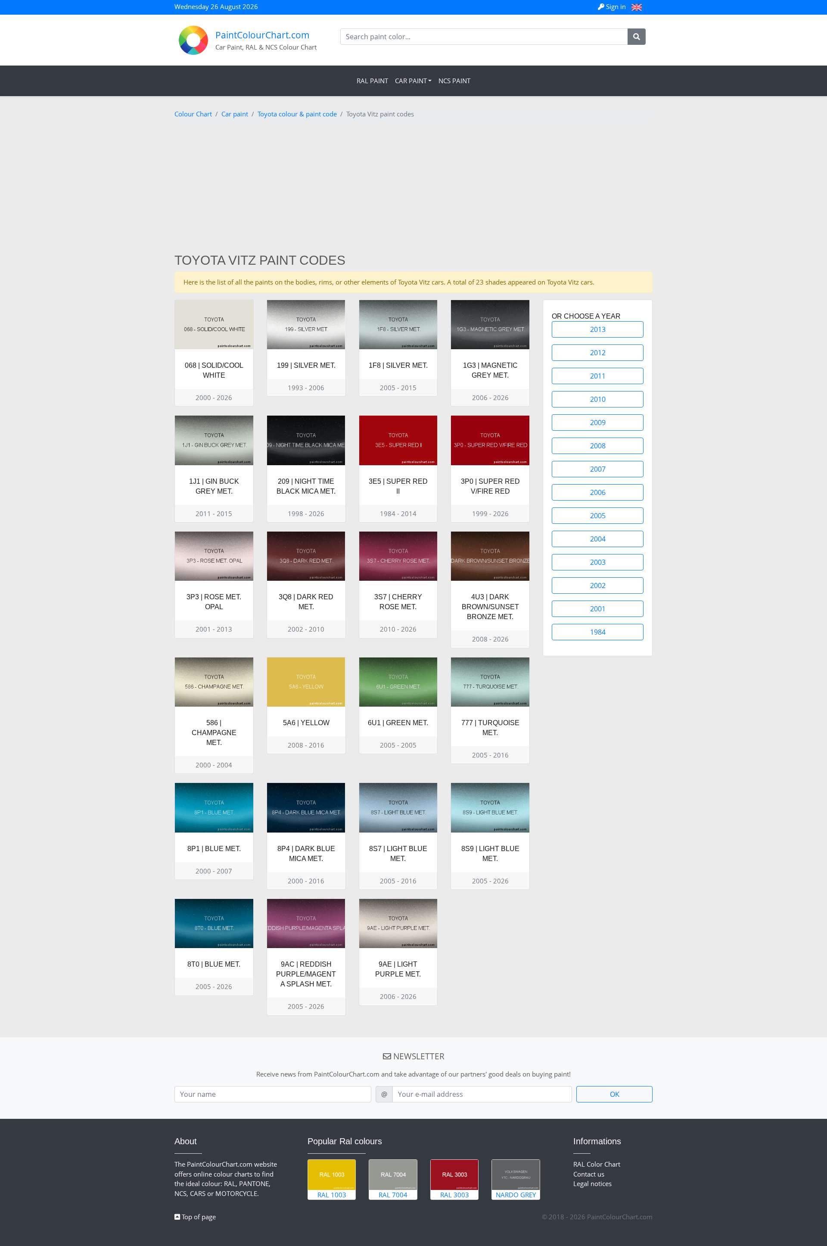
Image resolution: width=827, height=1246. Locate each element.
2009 (598, 422)
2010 (598, 399)
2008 (598, 446)
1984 (598, 632)
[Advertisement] (413, 188)
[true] (637, 36)
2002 (598, 585)
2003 (598, 562)
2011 (598, 376)
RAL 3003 (454, 1194)
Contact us (588, 1174)
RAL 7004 (393, 1194)
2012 (598, 352)
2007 (598, 469)
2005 (598, 515)
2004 (598, 539)
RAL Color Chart (596, 1164)
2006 (598, 492)
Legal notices (592, 1183)
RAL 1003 (331, 1194)
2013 (598, 329)
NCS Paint (454, 80)
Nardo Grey (516, 1194)
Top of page (198, 1216)
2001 (598, 609)
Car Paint (411, 80)
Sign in (616, 6)
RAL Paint (372, 80)
